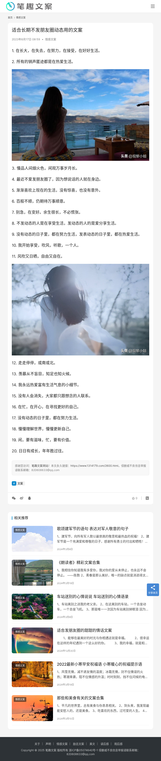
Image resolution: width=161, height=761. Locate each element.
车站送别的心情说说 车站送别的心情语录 (93, 596)
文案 (20, 483)
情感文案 (50, 39)
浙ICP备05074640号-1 (83, 750)
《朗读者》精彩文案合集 (78, 562)
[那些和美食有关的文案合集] (32, 708)
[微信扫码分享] (14, 498)
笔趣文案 (50, 750)
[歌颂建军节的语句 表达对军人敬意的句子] (32, 539)
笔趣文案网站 (40, 465)
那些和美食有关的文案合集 (80, 698)
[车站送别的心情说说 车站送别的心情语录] (32, 606)
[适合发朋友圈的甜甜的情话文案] (32, 640)
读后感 (105, 743)
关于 (37, 743)
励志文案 (78, 743)
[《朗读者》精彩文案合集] (32, 572)
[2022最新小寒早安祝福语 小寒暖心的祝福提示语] (32, 674)
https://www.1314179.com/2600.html (94, 465)
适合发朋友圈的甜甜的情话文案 (84, 630)
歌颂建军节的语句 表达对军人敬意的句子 (93, 528)
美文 (92, 743)
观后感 (118, 743)
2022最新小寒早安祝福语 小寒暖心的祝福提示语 (99, 664)
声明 (48, 743)
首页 (10, 17)
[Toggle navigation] (153, 6)
